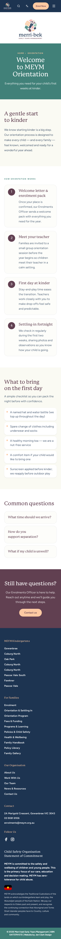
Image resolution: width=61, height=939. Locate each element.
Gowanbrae (11, 648)
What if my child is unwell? (28, 551)
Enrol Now (41, 6)
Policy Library (12, 747)
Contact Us (10, 793)
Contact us (30, 612)
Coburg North (12, 653)
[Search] (18, 6)
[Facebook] (6, 839)
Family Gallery (12, 753)
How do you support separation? (23, 534)
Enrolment (10, 705)
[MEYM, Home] (7, 6)
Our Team (9, 783)
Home (21, 53)
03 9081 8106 (12, 818)
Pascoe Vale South (15, 675)
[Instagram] (12, 839)
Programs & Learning (16, 726)
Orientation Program (16, 715)
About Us (9, 772)
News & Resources (15, 788)
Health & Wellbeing (15, 737)
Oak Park (9, 659)
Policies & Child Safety (17, 731)
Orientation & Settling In (18, 710)
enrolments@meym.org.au (19, 822)
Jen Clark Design (43, 934)
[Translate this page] (27, 6)
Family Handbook (14, 742)
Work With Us (12, 777)
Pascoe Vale (11, 685)
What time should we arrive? (29, 517)
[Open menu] (53, 6)
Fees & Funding (13, 721)
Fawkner (9, 680)
